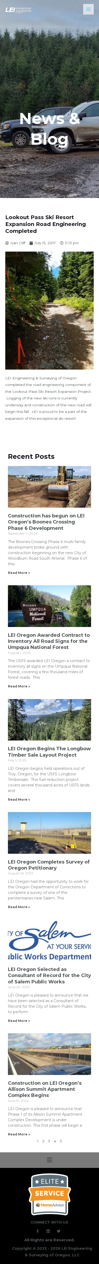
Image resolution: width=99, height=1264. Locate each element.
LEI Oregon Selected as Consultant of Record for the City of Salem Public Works (49, 975)
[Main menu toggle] (88, 9)
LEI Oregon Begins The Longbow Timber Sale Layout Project (49, 752)
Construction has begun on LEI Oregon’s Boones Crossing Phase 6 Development (46, 522)
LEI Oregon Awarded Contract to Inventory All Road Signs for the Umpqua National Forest (49, 641)
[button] (49, 1160)
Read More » (19, 573)
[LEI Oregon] (18, 10)
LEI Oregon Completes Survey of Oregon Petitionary (49, 865)
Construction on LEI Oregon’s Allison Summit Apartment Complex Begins (45, 1089)
